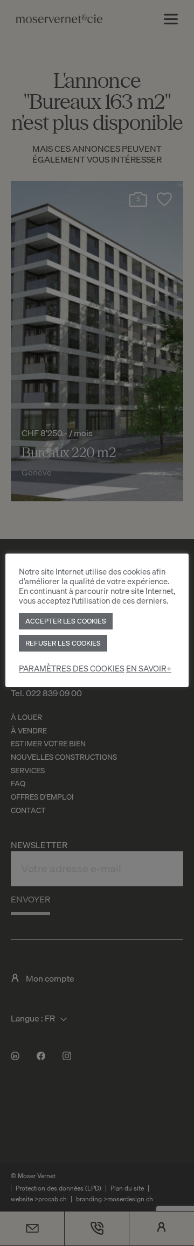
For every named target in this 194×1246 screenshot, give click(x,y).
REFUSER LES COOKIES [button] (63, 643)
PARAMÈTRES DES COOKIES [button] (71, 668)
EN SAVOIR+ (148, 668)
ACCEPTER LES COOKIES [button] (65, 620)
